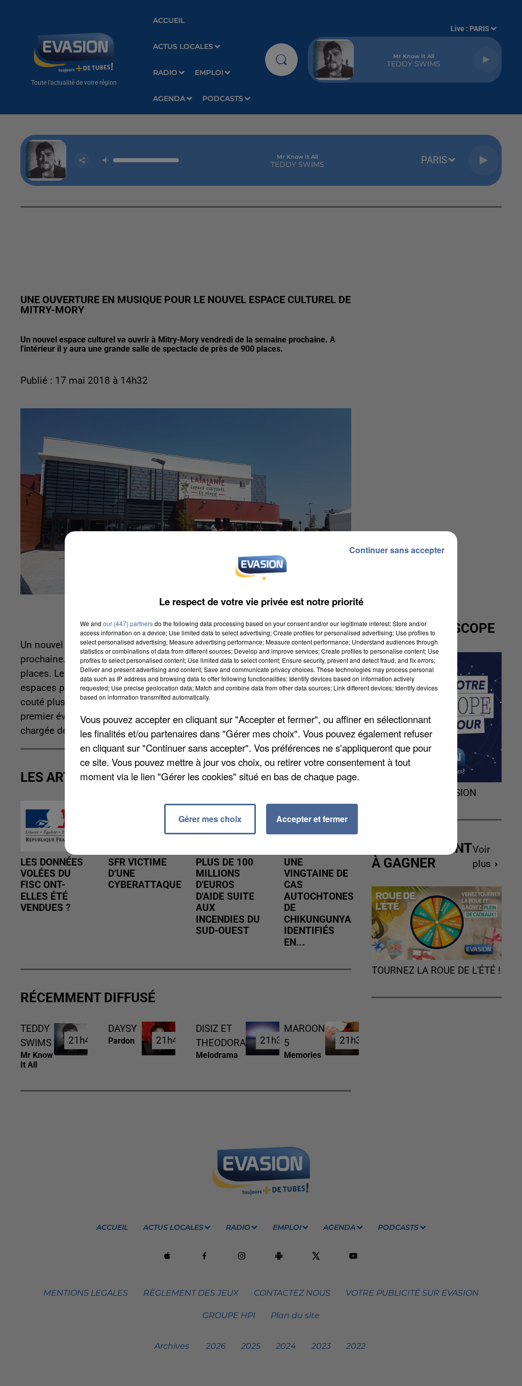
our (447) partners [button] (128, 623)
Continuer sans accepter (397, 550)
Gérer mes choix (210, 819)
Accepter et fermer (312, 819)
